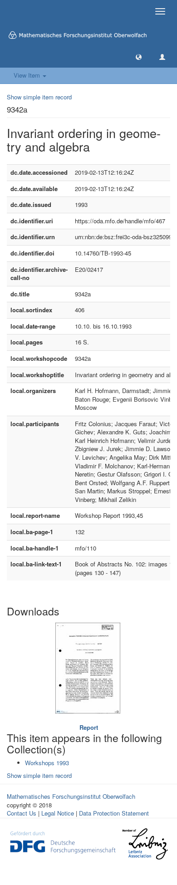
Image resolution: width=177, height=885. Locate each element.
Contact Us (21, 813)
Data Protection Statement (114, 813)
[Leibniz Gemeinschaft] (144, 844)
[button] (139, 56)
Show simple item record (39, 97)
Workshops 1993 (47, 762)
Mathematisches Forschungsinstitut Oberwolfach (71, 796)
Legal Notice (57, 813)
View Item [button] (28, 75)
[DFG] (63, 841)
